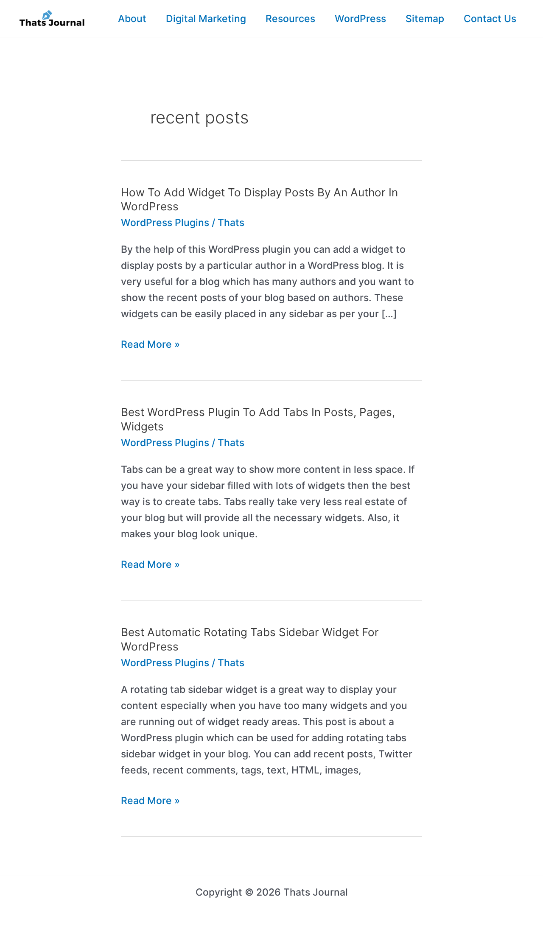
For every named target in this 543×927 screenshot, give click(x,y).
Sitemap (425, 19)
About (132, 19)
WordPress (360, 19)
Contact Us (490, 19)
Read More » (150, 345)
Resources (290, 19)
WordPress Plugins (165, 223)
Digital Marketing (206, 19)
